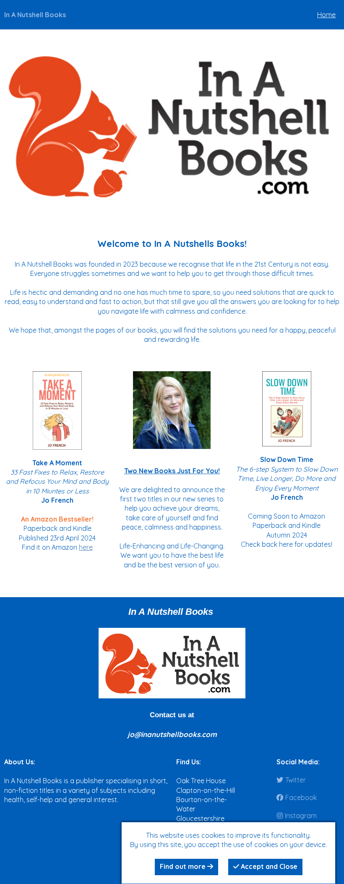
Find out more (183, 866)
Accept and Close (268, 866)
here (86, 547)
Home (326, 14)
